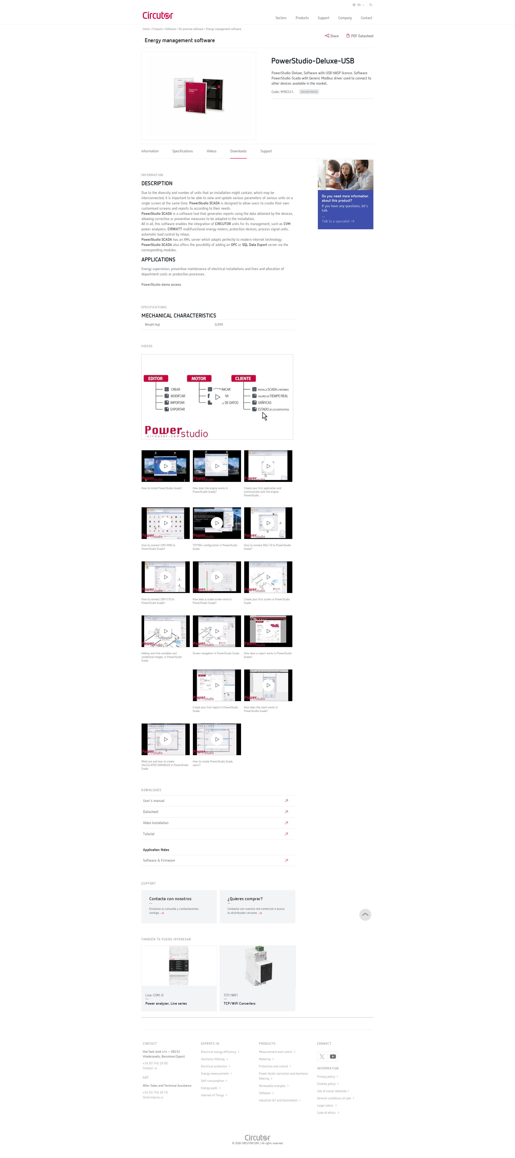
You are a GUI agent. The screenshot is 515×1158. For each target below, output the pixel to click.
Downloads (238, 151)
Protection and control (274, 1066)
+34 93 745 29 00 (155, 1063)
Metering (265, 1059)
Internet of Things (213, 1095)
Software (265, 1093)
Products (302, 18)
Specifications (182, 151)
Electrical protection (214, 1066)
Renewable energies (272, 1086)
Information (150, 151)
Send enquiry (151, 1097)
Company (345, 18)
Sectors (281, 18)
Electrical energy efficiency (219, 1052)
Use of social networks (332, 1091)
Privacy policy (326, 1076)
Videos (211, 151)
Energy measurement (215, 1073)
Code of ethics (326, 1113)
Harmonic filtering (213, 1059)
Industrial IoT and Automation (278, 1100)
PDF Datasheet (362, 36)
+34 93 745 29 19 (155, 1092)
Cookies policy (326, 1084)
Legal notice (325, 1105)
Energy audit (209, 1088)
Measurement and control (276, 1052)
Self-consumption (213, 1081)
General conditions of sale (334, 1098)
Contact (366, 18)
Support (323, 18)
